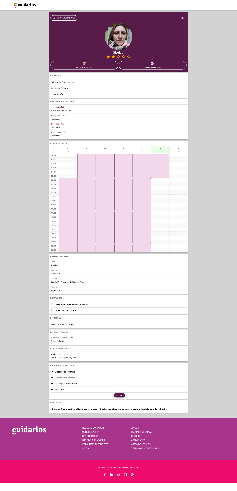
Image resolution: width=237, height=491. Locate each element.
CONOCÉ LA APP (90, 432)
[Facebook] (104, 475)
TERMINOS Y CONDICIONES (145, 448)
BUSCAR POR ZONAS (141, 432)
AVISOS (135, 428)
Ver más (119, 395)
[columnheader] (68, 149)
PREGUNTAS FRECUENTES (95, 444)
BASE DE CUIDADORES (93, 440)
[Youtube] (118, 475)
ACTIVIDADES (138, 440)
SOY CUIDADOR (90, 436)
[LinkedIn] (111, 475)
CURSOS (135, 436)
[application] (68, 194)
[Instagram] (125, 475)
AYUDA (85, 448)
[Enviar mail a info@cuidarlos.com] (132, 475)
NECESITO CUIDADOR (93, 428)
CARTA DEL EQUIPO (141, 444)
